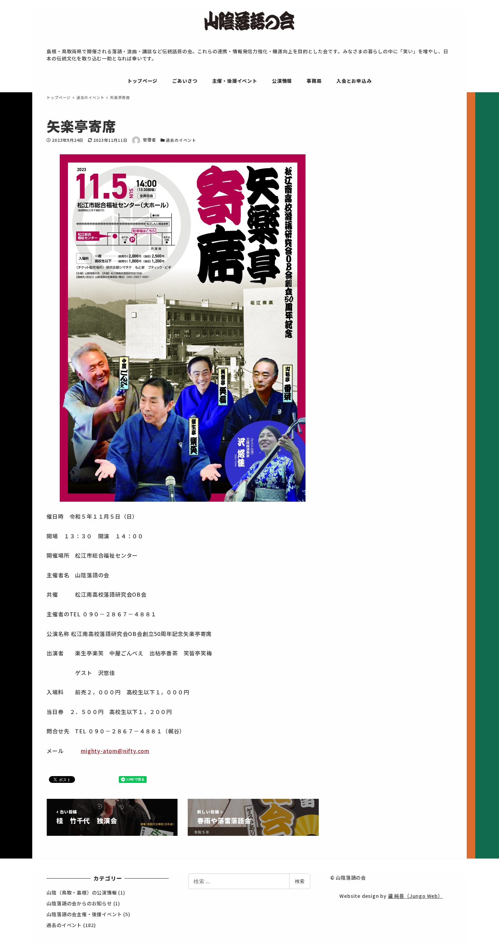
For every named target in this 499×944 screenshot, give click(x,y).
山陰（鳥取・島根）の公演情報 (82, 892)
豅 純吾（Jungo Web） (415, 895)
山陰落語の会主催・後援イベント (84, 914)
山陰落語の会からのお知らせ (79, 903)
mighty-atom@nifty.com (115, 751)
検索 (299, 881)
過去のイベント (181, 140)
